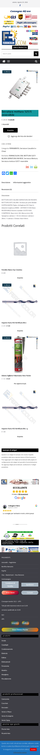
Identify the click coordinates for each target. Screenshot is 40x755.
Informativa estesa (20, 752)
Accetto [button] (33, 749)
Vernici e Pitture (6, 712)
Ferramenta (5, 666)
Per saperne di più (20, 384)
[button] (36, 72)
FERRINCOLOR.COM (16, 156)
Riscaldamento (6, 679)
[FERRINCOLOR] (4, 61)
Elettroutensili (6, 662)
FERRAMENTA (14, 148)
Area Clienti (10, 593)
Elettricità (4, 653)
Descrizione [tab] (6, 182)
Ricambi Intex (6, 733)
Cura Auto (5, 703)
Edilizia (4, 657)
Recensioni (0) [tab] (7, 189)
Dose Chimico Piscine (20, 630)
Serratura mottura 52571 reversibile (15, 161)
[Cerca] (36, 53)
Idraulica (4, 670)
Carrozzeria (5, 699)
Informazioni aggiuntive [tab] (22, 182)
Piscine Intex (6, 729)
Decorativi (5, 707)
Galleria (25, 623)
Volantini (15, 623)
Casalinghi (5, 645)
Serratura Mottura (30, 158)
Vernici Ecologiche (7, 716)
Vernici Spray (6, 720)
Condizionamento (7, 649)
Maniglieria (5, 674)
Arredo (4, 640)
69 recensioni (23, 494)
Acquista (10, 130)
